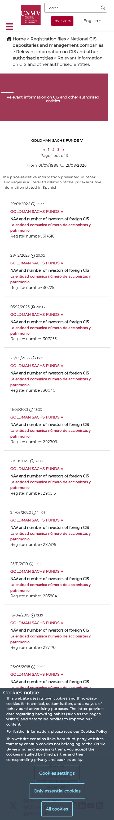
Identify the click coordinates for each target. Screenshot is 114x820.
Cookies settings (57, 773)
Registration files (48, 38)
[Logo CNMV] (30, 15)
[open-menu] (11, 26)
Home (19, 38)
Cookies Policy (94, 731)
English (91, 20)
